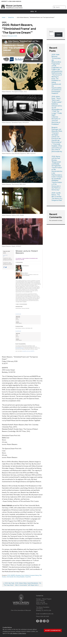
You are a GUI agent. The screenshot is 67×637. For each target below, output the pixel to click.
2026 (8, 575)
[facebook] (37, 621)
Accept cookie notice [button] (52, 630)
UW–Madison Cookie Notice (18, 633)
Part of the (21, 610)
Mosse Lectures (14, 5)
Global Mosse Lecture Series (14, 8)
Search (51, 31)
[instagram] (44, 621)
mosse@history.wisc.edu (46, 614)
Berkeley (18, 575)
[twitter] (41, 621)
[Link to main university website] (21, 605)
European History (34, 575)
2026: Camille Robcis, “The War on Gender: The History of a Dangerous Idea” (57, 196)
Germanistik (10, 577)
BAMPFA (13, 575)
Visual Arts (28, 577)
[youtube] (47, 621)
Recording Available (19, 577)
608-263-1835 (44, 616)
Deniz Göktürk (25, 575)
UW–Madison (11, 1)
